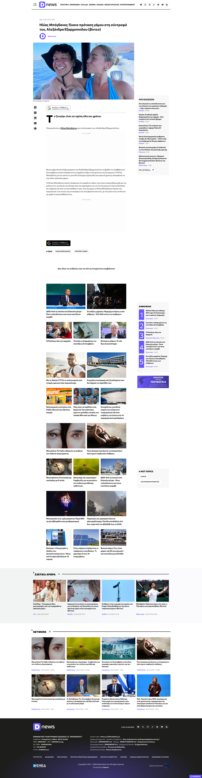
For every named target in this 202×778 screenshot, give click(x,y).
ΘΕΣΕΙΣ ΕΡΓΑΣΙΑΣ (111, 5)
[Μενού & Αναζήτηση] (35, 4)
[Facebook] (35, 107)
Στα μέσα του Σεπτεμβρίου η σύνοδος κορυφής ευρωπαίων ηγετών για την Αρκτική (116, 664)
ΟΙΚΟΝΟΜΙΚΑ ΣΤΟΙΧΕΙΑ (160, 757)
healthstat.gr (36, 670)
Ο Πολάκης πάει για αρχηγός (58, 341)
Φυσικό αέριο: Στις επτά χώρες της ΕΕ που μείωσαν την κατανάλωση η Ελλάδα (112, 551)
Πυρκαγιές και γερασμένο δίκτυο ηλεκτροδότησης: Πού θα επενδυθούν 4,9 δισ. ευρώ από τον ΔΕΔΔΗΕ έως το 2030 (105, 521)
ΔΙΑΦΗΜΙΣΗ (49, 757)
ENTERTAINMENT (127, 5)
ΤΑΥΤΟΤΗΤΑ (37, 757)
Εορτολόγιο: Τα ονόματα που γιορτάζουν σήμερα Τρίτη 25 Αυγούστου (150, 128)
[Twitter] (35, 113)
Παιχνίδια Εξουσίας (152, 338)
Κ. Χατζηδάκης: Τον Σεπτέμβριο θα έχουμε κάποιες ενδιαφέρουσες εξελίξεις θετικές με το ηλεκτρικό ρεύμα (83, 701)
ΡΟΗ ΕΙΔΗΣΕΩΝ (146, 99)
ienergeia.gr (106, 670)
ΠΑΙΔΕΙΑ (100, 5)
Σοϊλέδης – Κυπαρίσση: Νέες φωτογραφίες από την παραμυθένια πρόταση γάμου (47, 606)
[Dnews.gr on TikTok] (154, 4)
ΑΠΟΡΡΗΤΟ (196, 776)
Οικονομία (149, 318)
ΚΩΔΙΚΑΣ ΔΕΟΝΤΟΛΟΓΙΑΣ (139, 757)
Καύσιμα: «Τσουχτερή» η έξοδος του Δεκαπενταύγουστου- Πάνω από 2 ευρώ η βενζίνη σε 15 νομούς (58, 553)
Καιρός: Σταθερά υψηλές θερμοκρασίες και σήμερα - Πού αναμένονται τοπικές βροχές (151, 117)
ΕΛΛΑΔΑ (84, 5)
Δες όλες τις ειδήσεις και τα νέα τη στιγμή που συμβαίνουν (86, 268)
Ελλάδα (141, 121)
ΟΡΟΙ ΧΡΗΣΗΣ (62, 757)
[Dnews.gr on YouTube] (162, 4)
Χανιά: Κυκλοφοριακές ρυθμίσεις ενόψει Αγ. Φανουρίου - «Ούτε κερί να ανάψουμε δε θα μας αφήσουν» (152, 138)
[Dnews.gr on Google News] (158, 4)
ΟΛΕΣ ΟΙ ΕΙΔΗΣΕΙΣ (127, 727)
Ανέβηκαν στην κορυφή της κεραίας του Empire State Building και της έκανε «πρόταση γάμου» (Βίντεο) (117, 606)
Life (40, 19)
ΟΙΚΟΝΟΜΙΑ (75, 5)
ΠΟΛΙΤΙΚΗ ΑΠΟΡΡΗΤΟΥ (108, 757)
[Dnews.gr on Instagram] (149, 4)
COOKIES (123, 757)
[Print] (35, 128)
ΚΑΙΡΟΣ (143, 476)
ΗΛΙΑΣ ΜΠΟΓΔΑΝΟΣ (63, 251)
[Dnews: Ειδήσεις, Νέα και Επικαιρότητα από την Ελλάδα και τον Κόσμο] (48, 5)
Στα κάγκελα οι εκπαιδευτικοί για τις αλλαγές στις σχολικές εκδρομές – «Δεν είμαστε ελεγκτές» (153, 106)
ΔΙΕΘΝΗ (92, 5)
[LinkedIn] (35, 118)
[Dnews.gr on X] (145, 4)
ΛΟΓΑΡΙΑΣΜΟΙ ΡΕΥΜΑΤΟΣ (150, 482)
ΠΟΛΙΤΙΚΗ (64, 5)
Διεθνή (104, 614)
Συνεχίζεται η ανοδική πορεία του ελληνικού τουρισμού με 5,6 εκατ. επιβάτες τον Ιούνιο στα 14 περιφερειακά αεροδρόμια (112, 412)
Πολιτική (142, 152)
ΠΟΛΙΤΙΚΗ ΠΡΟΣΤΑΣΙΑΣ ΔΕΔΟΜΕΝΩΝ (83, 757)
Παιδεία (141, 110)
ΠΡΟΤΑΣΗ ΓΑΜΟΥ (81, 251)
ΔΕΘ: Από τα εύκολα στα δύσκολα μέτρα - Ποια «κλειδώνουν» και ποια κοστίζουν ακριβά (64, 314)
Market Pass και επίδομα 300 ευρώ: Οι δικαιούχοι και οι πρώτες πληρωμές (155, 313)
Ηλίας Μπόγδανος (68, 128)
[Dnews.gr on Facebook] (141, 4)
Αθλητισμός (143, 165)
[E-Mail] (35, 123)
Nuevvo (106, 767)
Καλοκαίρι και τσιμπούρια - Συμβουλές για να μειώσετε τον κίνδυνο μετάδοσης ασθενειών (83, 664)
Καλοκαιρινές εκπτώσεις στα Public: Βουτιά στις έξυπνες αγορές (58, 410)
